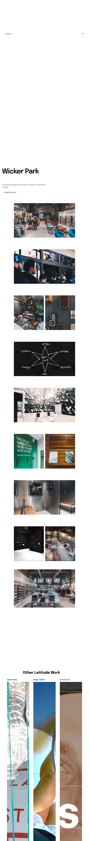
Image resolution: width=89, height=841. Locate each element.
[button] (41, 192)
